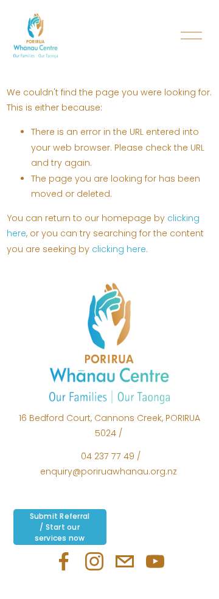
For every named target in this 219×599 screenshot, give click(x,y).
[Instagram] (94, 561)
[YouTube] (155, 561)
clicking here (119, 249)
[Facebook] (64, 561)
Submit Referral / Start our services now (60, 527)
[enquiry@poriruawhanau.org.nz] (124, 561)
